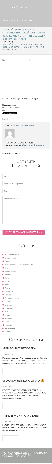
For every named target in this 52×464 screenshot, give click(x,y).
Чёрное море (10, 328)
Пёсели (8, 295)
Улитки (8, 312)
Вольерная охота (12, 255)
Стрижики (9, 308)
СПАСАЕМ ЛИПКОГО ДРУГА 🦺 (23, 380)
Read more (10, 371)
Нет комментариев (12, 108)
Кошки (7, 285)
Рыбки (7, 302)
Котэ (7, 278)
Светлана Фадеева (23, 125)
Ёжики (7, 261)
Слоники (8, 305)
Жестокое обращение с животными (19, 265)
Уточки (8, 315)
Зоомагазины (10, 271)
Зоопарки (8, 275)
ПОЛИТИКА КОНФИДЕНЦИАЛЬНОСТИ (16, 456)
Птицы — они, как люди (20, 415)
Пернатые (9, 291)
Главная (6, 41)
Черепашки (9, 325)
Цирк (7, 322)
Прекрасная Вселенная (14, 298)
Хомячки (8, 318)
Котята (8, 281)
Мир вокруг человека (19, 348)
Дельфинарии (10, 258)
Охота (7, 288)
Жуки (7, 268)
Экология (8, 332)
